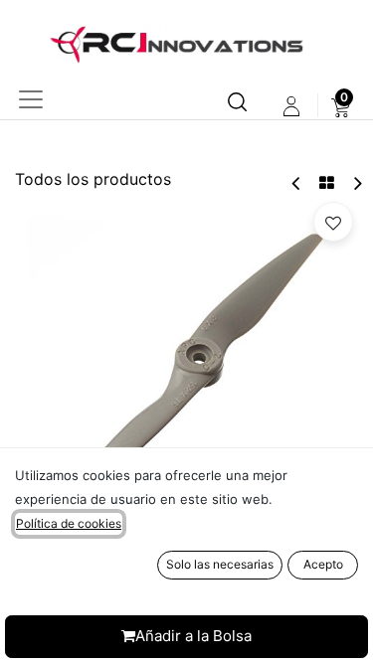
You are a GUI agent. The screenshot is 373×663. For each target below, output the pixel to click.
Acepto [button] (323, 564)
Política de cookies (68, 523)
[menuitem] (340, 106)
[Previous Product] (296, 183)
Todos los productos (93, 179)
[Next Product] (356, 183)
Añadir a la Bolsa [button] (193, 635)
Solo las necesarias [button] (220, 564)
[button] (333, 222)
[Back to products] (326, 183)
